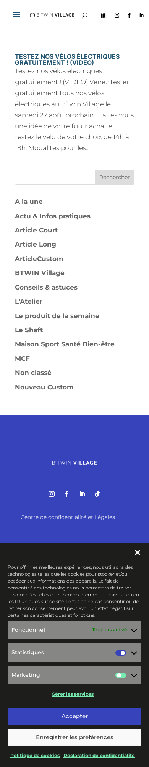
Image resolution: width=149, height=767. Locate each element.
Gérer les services (73, 694)
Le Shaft (29, 330)
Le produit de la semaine (57, 316)
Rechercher (114, 177)
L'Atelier (28, 301)
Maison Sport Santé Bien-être (65, 344)
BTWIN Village (40, 273)
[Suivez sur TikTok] (97, 494)
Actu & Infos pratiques (53, 216)
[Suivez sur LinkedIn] (141, 15)
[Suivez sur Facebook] (129, 15)
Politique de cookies (35, 755)
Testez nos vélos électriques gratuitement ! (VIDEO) (67, 59)
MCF (22, 358)
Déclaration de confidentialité (99, 755)
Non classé (33, 372)
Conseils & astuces (46, 287)
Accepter (75, 716)
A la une (29, 201)
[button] (137, 552)
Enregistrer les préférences (74, 737)
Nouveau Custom (44, 387)
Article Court (36, 230)
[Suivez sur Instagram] (116, 15)
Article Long (35, 244)
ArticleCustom (39, 259)
